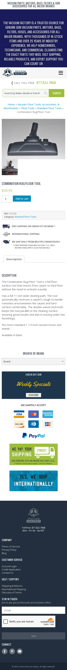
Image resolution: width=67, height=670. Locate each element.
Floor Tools (27, 108)
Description (14, 259)
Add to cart (22, 198)
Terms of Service (11, 546)
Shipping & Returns (12, 585)
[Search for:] (26, 93)
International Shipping (14, 589)
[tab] (14, 259)
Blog (4, 553)
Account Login (9, 566)
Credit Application (11, 569)
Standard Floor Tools (49, 108)
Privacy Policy (9, 549)
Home (11, 104)
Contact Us (7, 572)
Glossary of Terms (12, 592)
